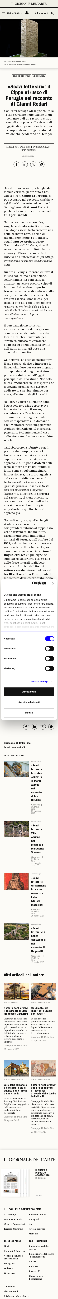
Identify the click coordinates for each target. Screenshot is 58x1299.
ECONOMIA (35, 1209)
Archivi (14, 1002)
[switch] (49, 648)
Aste (31, 1224)
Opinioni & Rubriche (14, 1251)
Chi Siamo (9, 1287)
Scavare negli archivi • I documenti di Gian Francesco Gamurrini (16, 1011)
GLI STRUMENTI (38, 1241)
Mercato (33, 1234)
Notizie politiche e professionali (13, 1257)
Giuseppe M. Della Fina (35, 807)
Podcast (33, 1266)
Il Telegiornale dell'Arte (16, 1296)
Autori (32, 1262)
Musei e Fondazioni (14, 1224)
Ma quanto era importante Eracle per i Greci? (41, 1011)
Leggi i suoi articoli (14, 747)
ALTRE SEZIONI (12, 1241)
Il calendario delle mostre (39, 1247)
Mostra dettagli (39, 681)
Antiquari (34, 1219)
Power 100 (34, 1271)
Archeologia (39, 76)
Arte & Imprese (37, 1229)
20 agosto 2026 (38, 1132)
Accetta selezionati (29, 702)
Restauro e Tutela (13, 1219)
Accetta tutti (29, 691)
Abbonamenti (41, 13)
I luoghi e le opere (21, 76)
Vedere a (8, 1268)
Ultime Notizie (14, 13)
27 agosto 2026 (11, 1049)
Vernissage (10, 1273)
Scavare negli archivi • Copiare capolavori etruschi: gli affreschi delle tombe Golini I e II (43, 1091)
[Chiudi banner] (53, 583)
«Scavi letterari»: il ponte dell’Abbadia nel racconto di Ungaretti (38, 940)
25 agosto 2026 (38, 1040)
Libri (6, 1246)
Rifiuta (29, 712)
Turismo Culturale (13, 1229)
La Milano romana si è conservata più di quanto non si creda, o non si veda (16, 1089)
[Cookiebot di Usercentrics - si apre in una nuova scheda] (34, 583)
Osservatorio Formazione (36, 1277)
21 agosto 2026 (11, 1120)
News (6, 1002)
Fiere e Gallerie (37, 1214)
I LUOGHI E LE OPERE (16, 1209)
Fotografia (9, 1263)
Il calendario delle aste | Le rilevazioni (41, 1255)
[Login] (27, 13)
